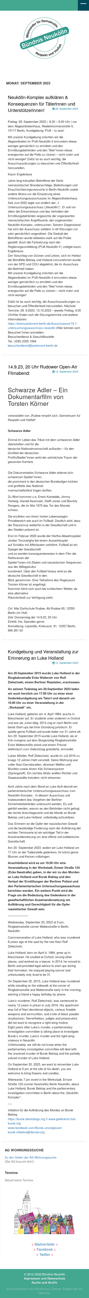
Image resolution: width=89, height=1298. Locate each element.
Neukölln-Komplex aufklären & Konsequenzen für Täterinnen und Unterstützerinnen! (41, 103)
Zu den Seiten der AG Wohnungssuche (31, 1157)
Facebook (45, 1249)
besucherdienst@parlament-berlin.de (33, 345)
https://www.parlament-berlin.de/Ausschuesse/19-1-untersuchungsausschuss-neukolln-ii (43, 325)
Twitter (44, 1254)
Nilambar (44, 1293)
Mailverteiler (45, 1244)
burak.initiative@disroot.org (26, 1132)
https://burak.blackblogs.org (26, 1119)
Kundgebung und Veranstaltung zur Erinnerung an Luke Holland (43, 654)
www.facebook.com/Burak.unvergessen (35, 1127)
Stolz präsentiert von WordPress (27, 1289)
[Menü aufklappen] (83, 5)
